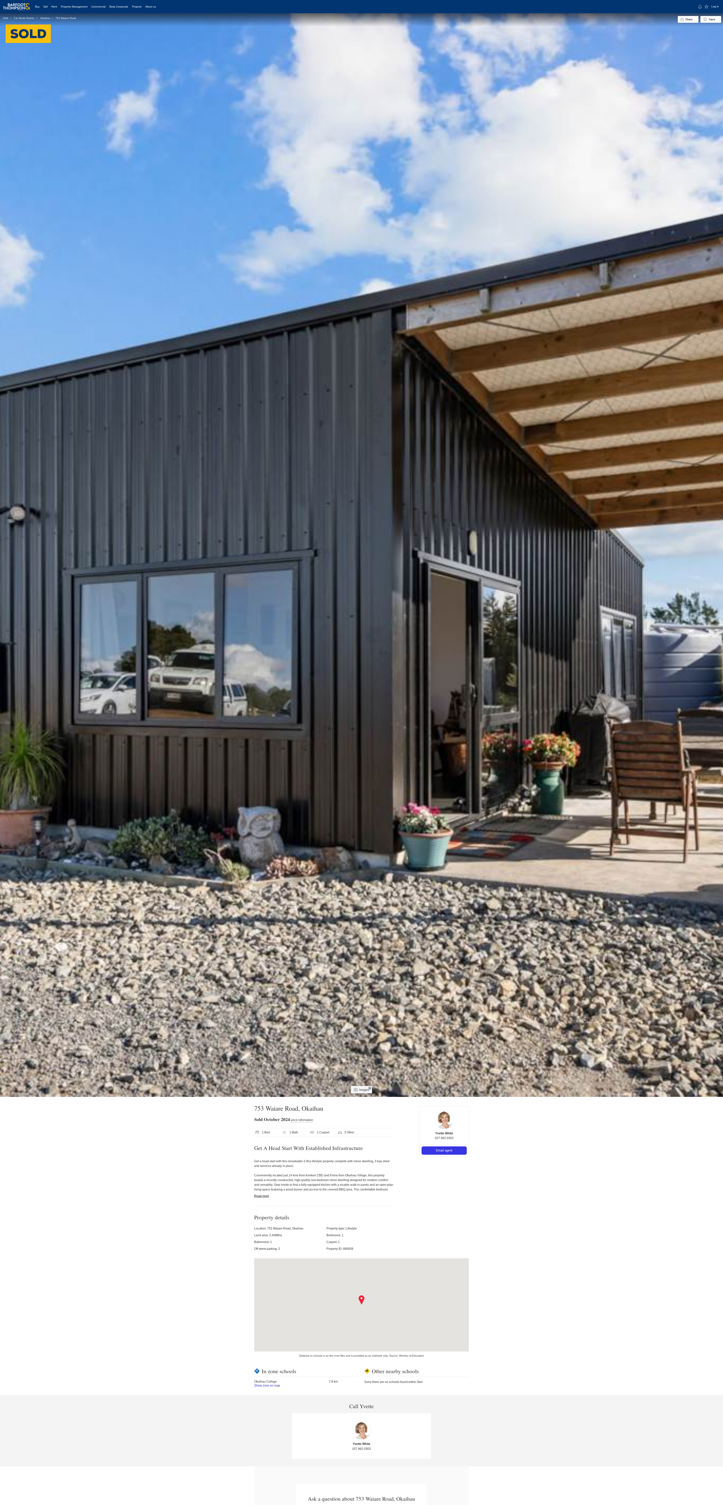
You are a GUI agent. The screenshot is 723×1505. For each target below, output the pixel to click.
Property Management (74, 6)
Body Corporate (118, 6)
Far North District (24, 18)
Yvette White (444, 1133)
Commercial (98, 6)
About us (150, 6)
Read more (261, 1196)
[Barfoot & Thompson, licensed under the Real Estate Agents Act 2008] (16, 4)
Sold (5, 18)
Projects (137, 6)
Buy (37, 6)
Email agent (444, 1150)
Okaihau (45, 18)
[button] (362, 1300)
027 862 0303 (444, 1138)
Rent (54, 6)
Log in (715, 6)
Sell (45, 6)
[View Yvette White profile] (444, 1119)
